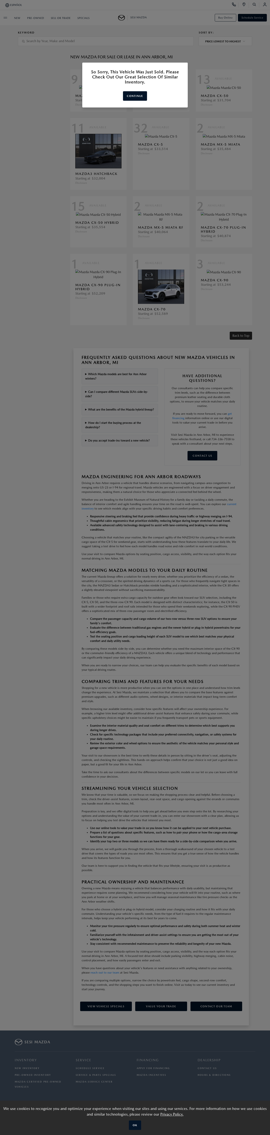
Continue (135, 96)
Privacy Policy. (172, 1114)
